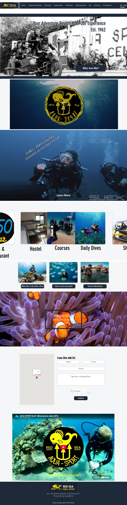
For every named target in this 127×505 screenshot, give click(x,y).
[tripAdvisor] (65, 499)
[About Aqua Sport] (63, 71)
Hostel (35, 249)
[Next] (116, 46)
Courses (62, 248)
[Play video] (64, 104)
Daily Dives (91, 248)
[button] (58, 5)
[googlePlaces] (62, 499)
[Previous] (10, 46)
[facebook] (59, 499)
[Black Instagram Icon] (68, 499)
